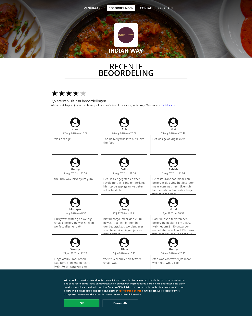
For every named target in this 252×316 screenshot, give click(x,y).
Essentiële (120, 303)
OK (82, 303)
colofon (165, 8)
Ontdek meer (168, 105)
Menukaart (92, 8)
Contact (147, 8)
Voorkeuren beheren (130, 290)
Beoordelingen (120, 8)
